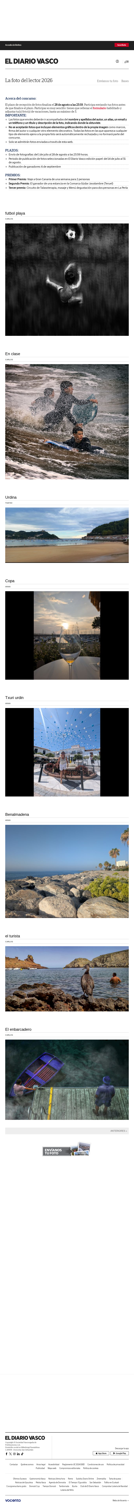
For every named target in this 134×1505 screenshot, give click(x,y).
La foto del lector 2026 (29, 80)
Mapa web (52, 1468)
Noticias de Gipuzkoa (24, 1482)
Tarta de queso (115, 1478)
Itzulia (74, 1486)
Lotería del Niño (67, 1490)
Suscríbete (121, 45)
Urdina (11, 497)
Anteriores (117, 1131)
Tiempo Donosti (49, 1486)
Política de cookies (90, 1468)
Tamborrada (64, 1486)
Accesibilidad (53, 1464)
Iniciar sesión (117, 61)
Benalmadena (17, 814)
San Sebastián (95, 1482)
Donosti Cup (34, 1486)
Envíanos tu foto (107, 81)
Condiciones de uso (95, 1464)
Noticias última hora (56, 1478)
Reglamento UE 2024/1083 (73, 1464)
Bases (125, 81)
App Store (102, 1453)
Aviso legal (40, 1464)
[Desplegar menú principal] (127, 62)
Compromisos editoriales (69, 1468)
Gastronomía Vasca (37, 1478)
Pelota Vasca (41, 1482)
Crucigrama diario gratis (16, 1486)
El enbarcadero (18, 1029)
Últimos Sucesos (20, 1478)
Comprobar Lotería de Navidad (115, 1486)
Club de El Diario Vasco (89, 1486)
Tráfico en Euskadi (111, 1482)
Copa (9, 581)
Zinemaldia (101, 1478)
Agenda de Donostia (57, 1482)
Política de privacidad (115, 1464)
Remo (70, 1478)
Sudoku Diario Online (85, 1478)
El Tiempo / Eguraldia (78, 1482)
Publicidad (40, 1468)
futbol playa (15, 213)
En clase (12, 354)
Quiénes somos (27, 1464)
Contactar (14, 1464)
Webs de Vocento (120, 1500)
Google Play (121, 1453)
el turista (12, 936)
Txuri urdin (14, 697)
